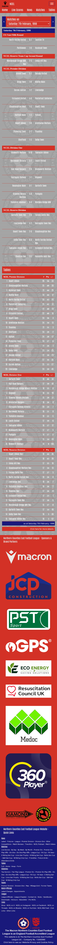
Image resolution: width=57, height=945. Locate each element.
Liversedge (39, 90)
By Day (13, 850)
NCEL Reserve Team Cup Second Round (23, 56)
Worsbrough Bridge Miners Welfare (23, 388)
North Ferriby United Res (43, 241)
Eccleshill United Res (43, 248)
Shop (3, 905)
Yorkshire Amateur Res (18, 486)
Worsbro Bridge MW (43, 202)
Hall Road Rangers (18, 169)
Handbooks (47, 897)
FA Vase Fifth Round (13, 35)
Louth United (40, 160)
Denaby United (41, 73)
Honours (14, 899)
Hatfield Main (20, 115)
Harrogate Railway (18, 177)
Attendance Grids (7, 861)
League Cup (35, 852)
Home (5, 10)
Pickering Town (20, 131)
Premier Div (38, 850)
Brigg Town (21, 81)
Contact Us (32, 897)
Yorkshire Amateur (18, 202)
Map (27, 886)
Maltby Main (40, 81)
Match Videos (50, 844)
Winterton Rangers (16, 402)
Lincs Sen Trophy (22, 855)
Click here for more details (42, 529)
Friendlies (33, 858)
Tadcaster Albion (42, 152)
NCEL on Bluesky (15, 908)
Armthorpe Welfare (43, 123)
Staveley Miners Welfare (19, 195)
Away (13, 866)
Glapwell (38, 177)
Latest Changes (7, 891)
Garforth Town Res (18, 215)
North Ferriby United (17, 39)
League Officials (7, 897)
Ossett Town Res (19, 231)
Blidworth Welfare (18, 152)
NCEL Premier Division (14, 69)
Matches (40, 10)
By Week (21, 850)
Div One (12, 852)
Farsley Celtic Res (42, 215)
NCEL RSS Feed (43, 908)
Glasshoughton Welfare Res (20, 468)
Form (19, 866)
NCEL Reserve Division (14, 210)
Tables (52, 10)
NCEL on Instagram (23, 905)
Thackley (38, 131)
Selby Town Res (20, 239)
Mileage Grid (35, 886)
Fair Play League (18, 872)
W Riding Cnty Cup (21, 858)
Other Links (11, 911)
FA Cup (44, 852)
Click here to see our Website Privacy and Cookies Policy (28, 942)
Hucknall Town (41, 48)
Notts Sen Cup (49, 855)
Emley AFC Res (40, 60)
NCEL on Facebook (39, 905)
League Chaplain (20, 897)
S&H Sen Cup (7, 858)
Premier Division (28, 841)
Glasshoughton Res (43, 231)
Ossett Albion (20, 123)
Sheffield (22, 139)
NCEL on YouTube (29, 908)
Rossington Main (19, 185)
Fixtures (10, 841)
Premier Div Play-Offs (43, 872)
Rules (40, 897)
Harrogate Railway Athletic (19, 406)
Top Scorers (5, 872)
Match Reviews (18, 844)
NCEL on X (11, 905)
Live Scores (17, 10)
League (17, 841)
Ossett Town (40, 106)
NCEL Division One (12, 148)
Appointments (19, 891)
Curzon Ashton (20, 90)
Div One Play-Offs (23, 852)
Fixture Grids (43, 858)
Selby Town (39, 139)
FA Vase (51, 852)
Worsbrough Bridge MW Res (16, 62)
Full (2, 866)
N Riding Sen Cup (36, 855)
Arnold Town (21, 73)
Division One (40, 841)
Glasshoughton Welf (17, 106)
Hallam (38, 115)
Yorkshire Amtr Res (43, 256)
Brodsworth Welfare (43, 169)
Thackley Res (20, 256)
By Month (28, 850)
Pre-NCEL (32, 899)
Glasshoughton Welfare (18, 285)
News (29, 10)
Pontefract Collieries (43, 98)
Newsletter (23, 899)
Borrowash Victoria (18, 160)
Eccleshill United (19, 98)
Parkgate (38, 193)
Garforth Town (40, 185)
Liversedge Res (20, 223)
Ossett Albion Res (16, 454)
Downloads (5, 899)
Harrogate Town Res (43, 223)
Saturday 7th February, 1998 (17, 30)
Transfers (28, 844)
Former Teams (46, 886)
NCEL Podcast (39, 844)
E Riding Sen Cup (7, 855)
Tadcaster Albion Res (17, 248)
